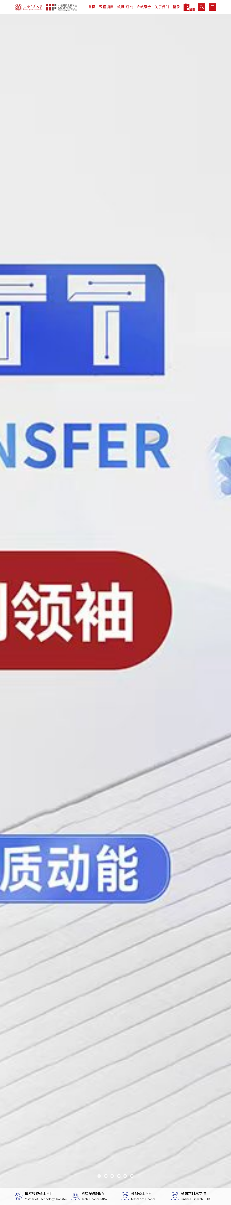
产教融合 (144, 7)
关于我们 (162, 7)
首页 (91, 7)
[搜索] (201, 7)
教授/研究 (125, 7)
